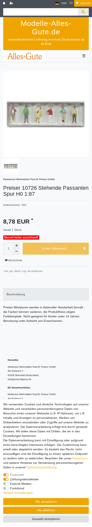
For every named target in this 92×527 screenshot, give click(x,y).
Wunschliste (14, 260)
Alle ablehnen (46, 510)
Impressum (80, 458)
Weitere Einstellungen (18, 492)
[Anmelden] (4, 3)
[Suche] (83, 12)
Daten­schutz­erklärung (41, 467)
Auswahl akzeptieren (46, 519)
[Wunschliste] (71, 3)
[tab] (46, 294)
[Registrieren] (11, 3)
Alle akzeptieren (46, 501)
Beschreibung (15, 294)
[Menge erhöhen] (16, 246)
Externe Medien (20, 483)
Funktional (17, 488)
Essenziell (17, 474)
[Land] (57, 3)
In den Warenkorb (54, 248)
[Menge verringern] (16, 252)
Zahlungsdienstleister (24, 479)
